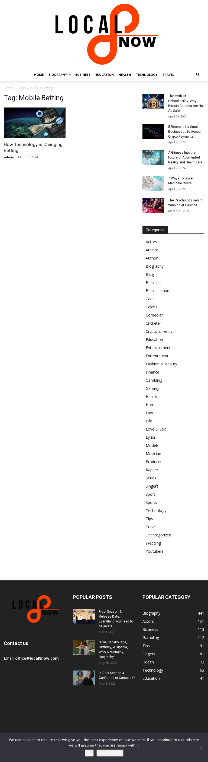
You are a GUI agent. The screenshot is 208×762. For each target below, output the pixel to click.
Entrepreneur (157, 355)
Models (152, 445)
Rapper (152, 469)
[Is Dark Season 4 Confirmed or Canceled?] (84, 678)
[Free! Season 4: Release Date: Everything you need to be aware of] (84, 616)
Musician (153, 453)
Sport (150, 494)
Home (39, 74)
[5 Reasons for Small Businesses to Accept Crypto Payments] (153, 131)
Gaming (152, 388)
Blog (150, 274)
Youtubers (155, 551)
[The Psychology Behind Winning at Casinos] (153, 205)
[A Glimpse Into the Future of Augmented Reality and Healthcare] (153, 157)
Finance (152, 372)
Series (151, 477)
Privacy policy (110, 753)
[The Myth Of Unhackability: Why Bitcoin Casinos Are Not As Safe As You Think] (153, 101)
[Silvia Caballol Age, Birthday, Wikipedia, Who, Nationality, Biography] (84, 647)
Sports (151, 502)
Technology (146, 74)
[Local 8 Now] (104, 34)
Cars (150, 298)
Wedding (153, 543)
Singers (152, 486)
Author (152, 258)
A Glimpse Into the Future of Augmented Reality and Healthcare (185, 157)
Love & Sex (156, 429)
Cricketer (153, 323)
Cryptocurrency (159, 331)
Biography (57, 74)
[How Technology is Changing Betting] (35, 122)
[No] (201, 747)
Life (149, 420)
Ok (89, 753)
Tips (149, 518)
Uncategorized (158, 534)
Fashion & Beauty (161, 363)
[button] (197, 74)
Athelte (152, 249)
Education (104, 74)
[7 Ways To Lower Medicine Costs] (153, 183)
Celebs (151, 306)
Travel (168, 74)
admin (9, 157)
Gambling (154, 380)
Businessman (157, 290)
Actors (151, 241)
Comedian (155, 315)
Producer (154, 461)
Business (82, 74)
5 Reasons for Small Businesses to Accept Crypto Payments (185, 131)
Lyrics (151, 437)
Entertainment (158, 347)
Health (125, 74)
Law (149, 412)
